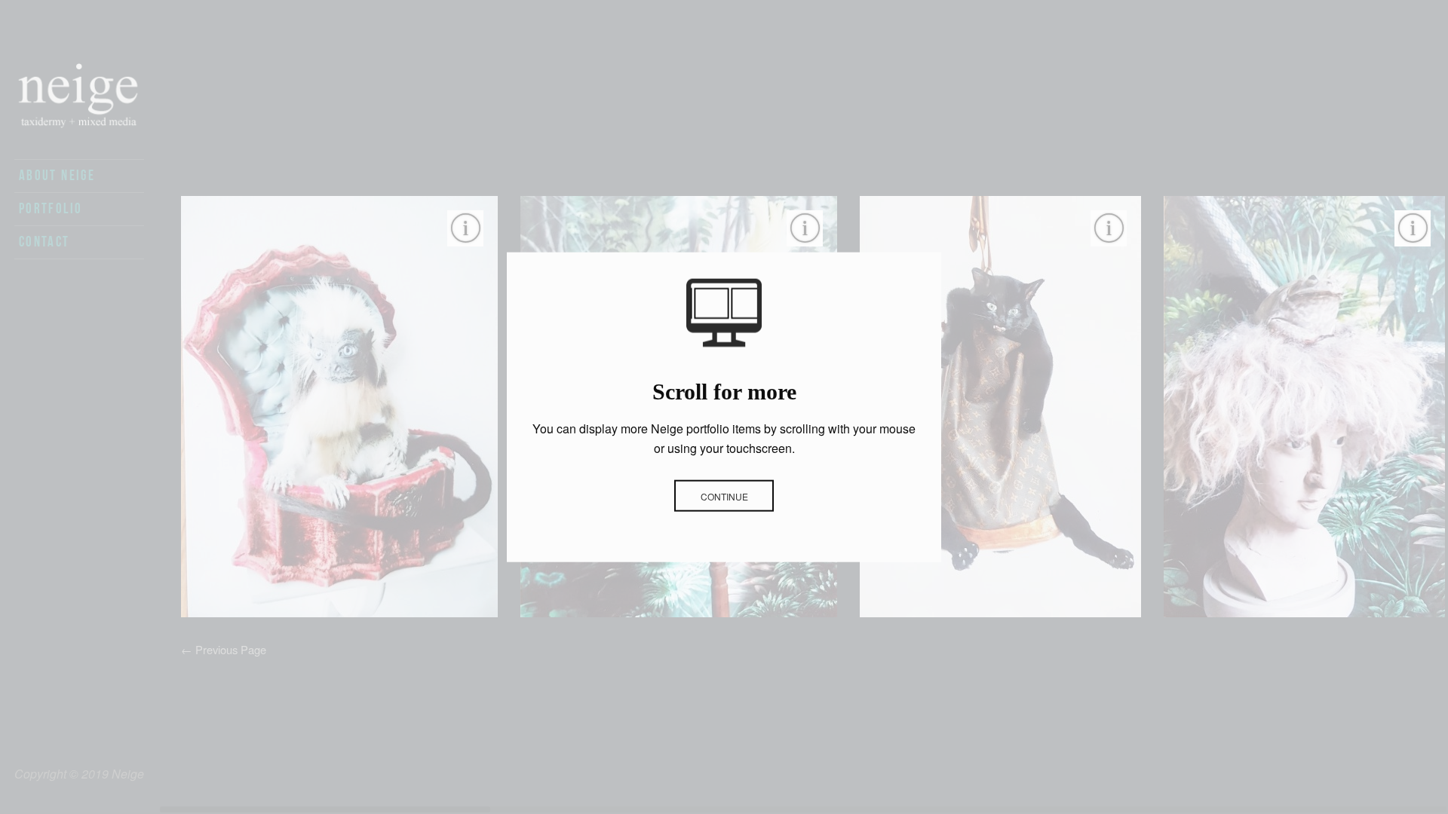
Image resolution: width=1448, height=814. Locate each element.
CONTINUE (724, 495)
